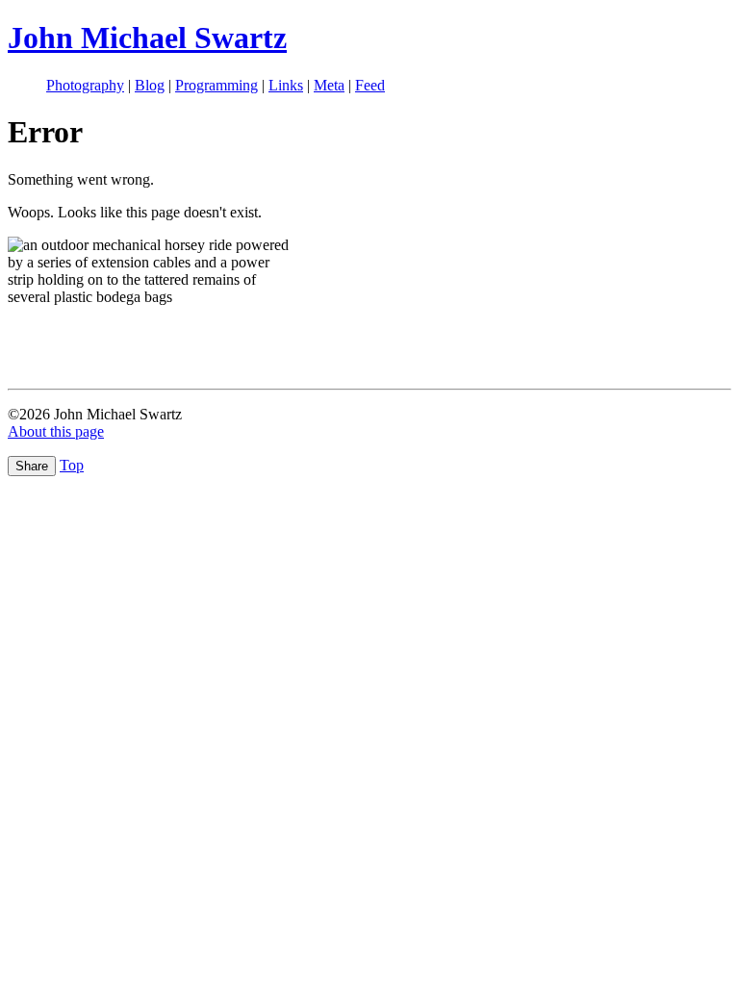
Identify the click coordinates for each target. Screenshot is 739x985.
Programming (216, 85)
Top (72, 465)
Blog (150, 85)
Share (31, 466)
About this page (56, 431)
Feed (370, 85)
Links (285, 85)
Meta (329, 85)
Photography (85, 85)
